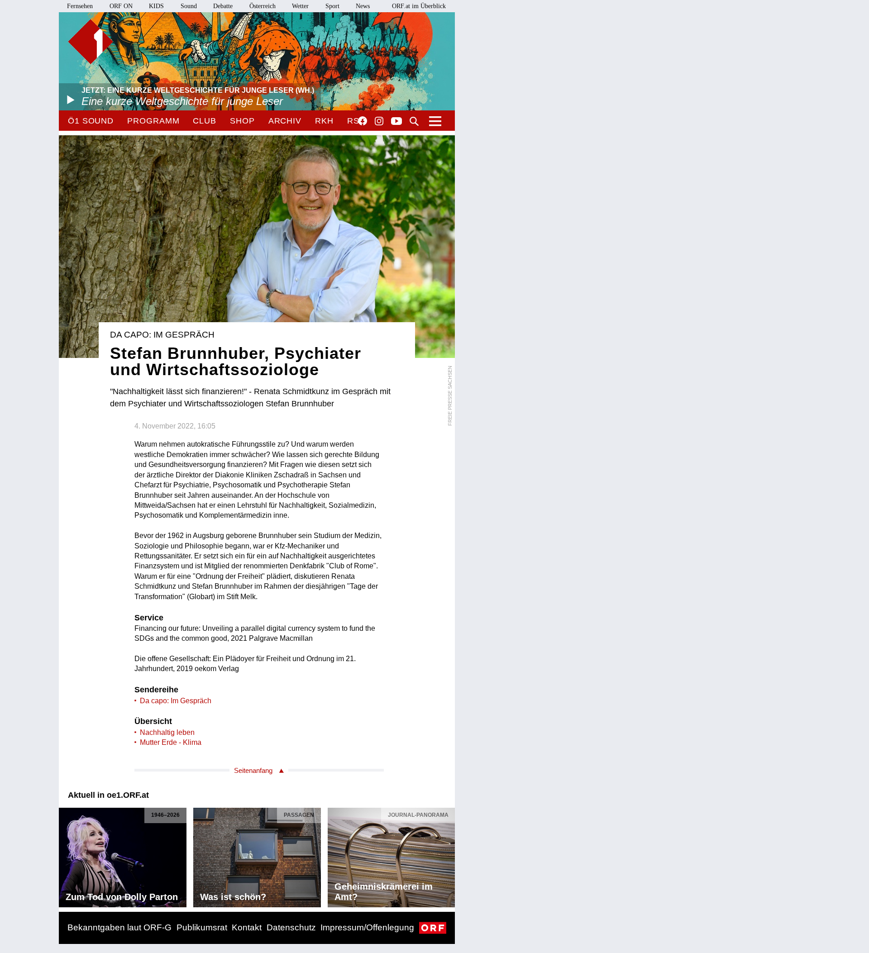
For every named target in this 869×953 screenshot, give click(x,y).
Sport (332, 6)
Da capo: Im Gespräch (175, 701)
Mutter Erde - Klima (170, 742)
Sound (189, 6)
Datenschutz (291, 927)
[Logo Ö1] (90, 41)
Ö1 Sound (91, 120)
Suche (414, 121)
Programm (153, 120)
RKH (324, 120)
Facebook (362, 120)
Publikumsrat (202, 927)
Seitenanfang (253, 770)
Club (204, 120)
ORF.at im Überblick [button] (419, 6)
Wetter (300, 6)
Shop (242, 120)
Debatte (223, 6)
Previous (66, 855)
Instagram (379, 121)
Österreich (262, 6)
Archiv (284, 120)
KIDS (156, 6)
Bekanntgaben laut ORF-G (119, 927)
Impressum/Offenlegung (367, 927)
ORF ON (121, 6)
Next (447, 855)
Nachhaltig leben (167, 732)
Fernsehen (80, 6)
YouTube (396, 121)
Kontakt (247, 927)
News (363, 6)
